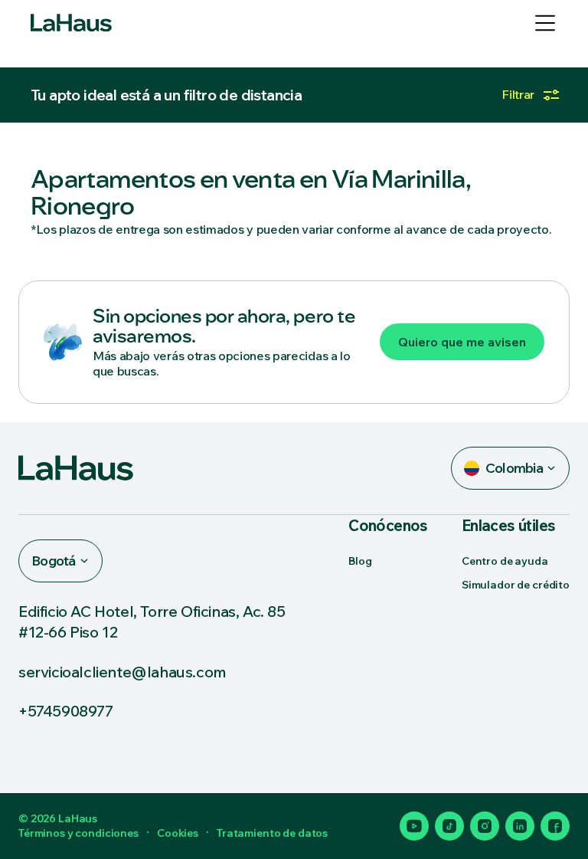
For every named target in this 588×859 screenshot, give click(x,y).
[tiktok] (449, 826)
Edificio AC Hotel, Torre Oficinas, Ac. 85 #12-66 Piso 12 (152, 621)
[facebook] (555, 826)
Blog (359, 561)
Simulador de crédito (516, 585)
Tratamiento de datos (272, 833)
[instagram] (484, 826)
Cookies (177, 833)
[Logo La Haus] (71, 23)
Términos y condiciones (78, 833)
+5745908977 (65, 710)
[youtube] (414, 826)
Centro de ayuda (505, 561)
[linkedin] (519, 826)
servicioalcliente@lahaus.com (122, 671)
